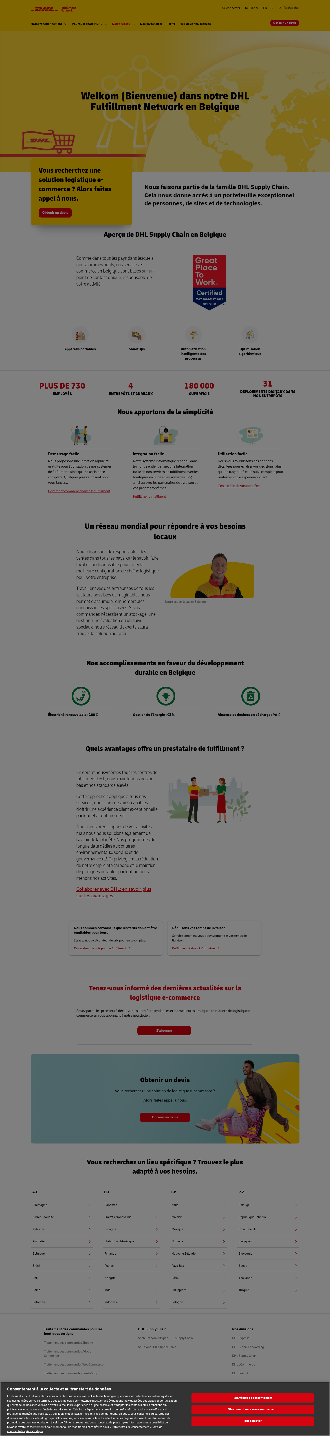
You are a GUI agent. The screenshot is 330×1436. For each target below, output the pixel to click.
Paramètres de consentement (252, 1398)
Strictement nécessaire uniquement (252, 1409)
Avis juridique (34, 1431)
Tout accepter (252, 1421)
